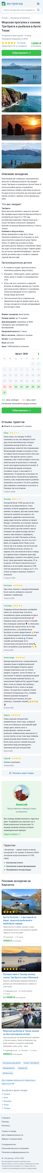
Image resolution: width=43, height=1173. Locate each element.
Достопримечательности (12, 1135)
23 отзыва (21, 43)
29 (33, 387)
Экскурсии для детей (11, 1063)
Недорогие (22, 1068)
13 (21, 375)
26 (16, 387)
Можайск (7, 1101)
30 (38, 387)
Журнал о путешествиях (12, 1139)
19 (16, 381)
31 (4, 392)
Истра (6, 1105)
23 (38, 381)
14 (27, 375)
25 (10, 387)
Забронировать (20, 52)
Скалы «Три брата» (31, 1063)
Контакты (6, 1126)
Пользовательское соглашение (15, 1148)
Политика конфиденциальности (15, 1152)
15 (33, 375)
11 (10, 375)
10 (4, 375)
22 (33, 381)
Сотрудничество (9, 1144)
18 (10, 381)
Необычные (8, 1073)
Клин (6, 1098)
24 (4, 387)
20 (21, 381)
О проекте (6, 1118)
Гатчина (7, 1094)
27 (21, 387)
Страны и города (9, 1131)
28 (27, 387)
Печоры (7, 1108)
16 (38, 375)
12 (16, 375)
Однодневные (9, 1068)
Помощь (5, 1122)
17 (4, 381)
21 (27, 381)
